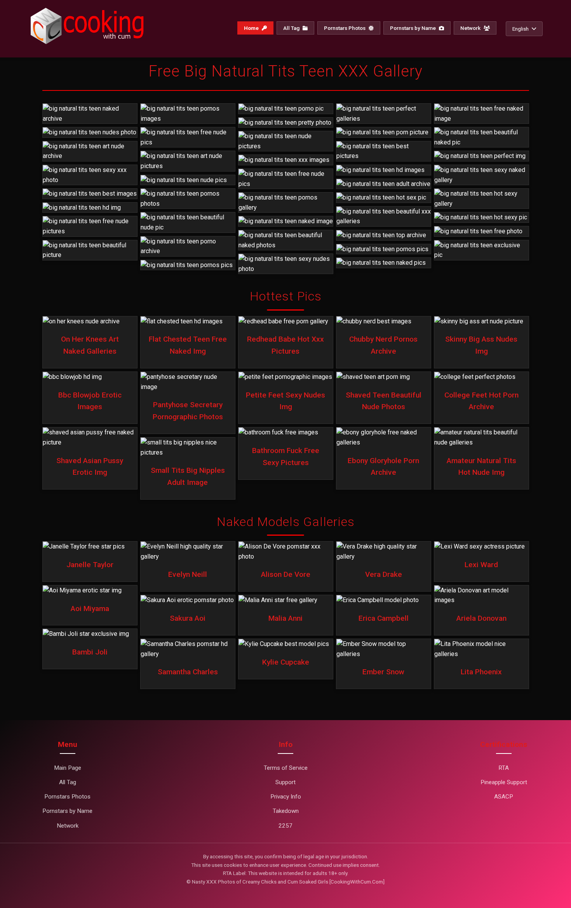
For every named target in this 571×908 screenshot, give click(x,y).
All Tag (292, 28)
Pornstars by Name (413, 28)
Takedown (286, 810)
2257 (285, 825)
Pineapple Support (503, 782)
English (520, 29)
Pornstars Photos (345, 28)
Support (285, 782)
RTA (503, 767)
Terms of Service (286, 767)
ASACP (503, 796)
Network (471, 28)
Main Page (67, 767)
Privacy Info (285, 796)
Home (252, 28)
